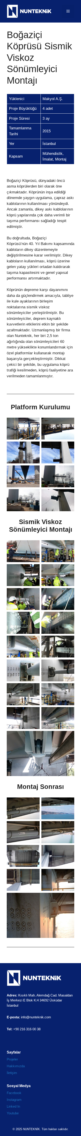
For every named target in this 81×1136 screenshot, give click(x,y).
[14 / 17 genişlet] (68, 689)
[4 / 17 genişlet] (68, 570)
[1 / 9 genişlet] (34, 803)
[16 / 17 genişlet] (68, 713)
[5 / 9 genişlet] (34, 851)
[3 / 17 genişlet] (34, 570)
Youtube (13, 1113)
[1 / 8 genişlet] (34, 423)
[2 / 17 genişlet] (68, 546)
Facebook (14, 1093)
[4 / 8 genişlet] (68, 447)
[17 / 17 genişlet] (68, 737)
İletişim (12, 1073)
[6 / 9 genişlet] (68, 851)
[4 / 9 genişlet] (68, 827)
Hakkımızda (16, 1066)
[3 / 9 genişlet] (34, 827)
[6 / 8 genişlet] (68, 471)
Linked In (13, 1106)
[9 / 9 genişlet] (68, 898)
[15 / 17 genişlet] (34, 713)
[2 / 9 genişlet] (68, 803)
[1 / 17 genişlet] (34, 546)
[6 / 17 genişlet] (68, 594)
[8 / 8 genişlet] (68, 495)
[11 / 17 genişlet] (34, 665)
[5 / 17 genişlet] (34, 594)
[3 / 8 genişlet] (34, 447)
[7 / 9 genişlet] (34, 875)
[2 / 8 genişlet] (68, 423)
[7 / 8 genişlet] (34, 495)
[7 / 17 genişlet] (34, 617)
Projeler (12, 1059)
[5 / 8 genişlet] (34, 471)
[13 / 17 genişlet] (34, 689)
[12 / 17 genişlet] (68, 665)
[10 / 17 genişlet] (68, 641)
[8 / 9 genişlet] (68, 875)
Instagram (14, 1100)
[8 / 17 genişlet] (68, 617)
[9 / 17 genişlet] (34, 641)
